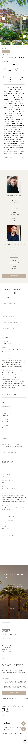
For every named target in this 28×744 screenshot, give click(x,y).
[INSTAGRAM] (3, 715)
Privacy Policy (7, 688)
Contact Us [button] (11, 608)
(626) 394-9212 (14, 257)
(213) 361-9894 (14, 208)
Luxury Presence (7, 729)
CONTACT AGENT (14, 276)
